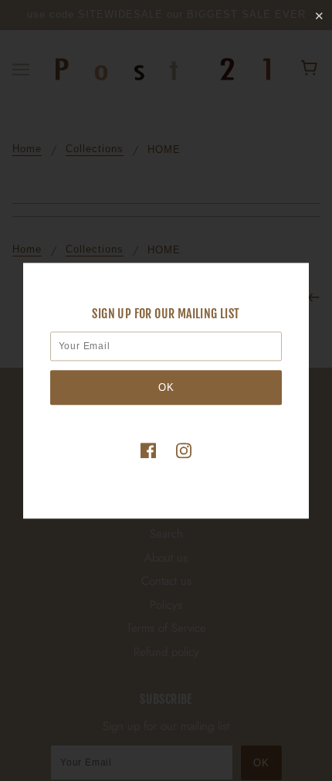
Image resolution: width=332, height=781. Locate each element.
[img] (148, 450)
